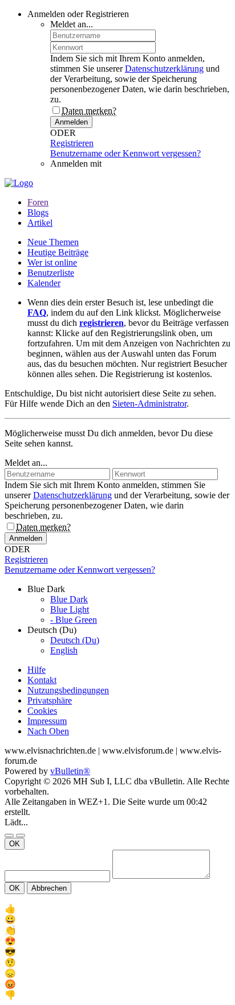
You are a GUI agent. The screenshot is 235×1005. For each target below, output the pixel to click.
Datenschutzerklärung (164, 68)
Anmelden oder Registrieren (78, 14)
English (64, 650)
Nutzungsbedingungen (68, 690)
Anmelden (71, 122)
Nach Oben (48, 731)
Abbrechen (49, 888)
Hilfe (36, 670)
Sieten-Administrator (149, 403)
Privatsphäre (49, 700)
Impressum (47, 721)
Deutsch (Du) (74, 640)
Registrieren (72, 143)
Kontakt (41, 680)
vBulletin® (70, 771)
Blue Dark (69, 599)
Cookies (42, 711)
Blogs (37, 212)
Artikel (39, 223)
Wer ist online (52, 262)
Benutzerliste (50, 273)
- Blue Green (73, 619)
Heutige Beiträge (57, 252)
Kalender (43, 283)
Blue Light (69, 609)
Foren (37, 202)
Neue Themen (53, 242)
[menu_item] (117, 908)
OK (14, 843)
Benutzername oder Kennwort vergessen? (125, 153)
